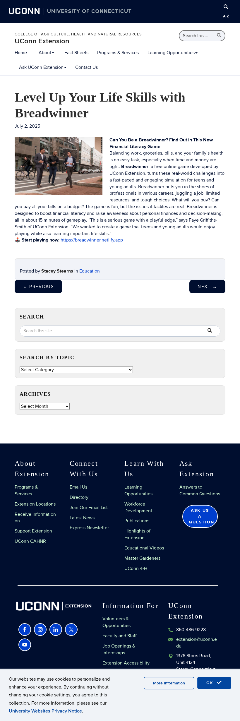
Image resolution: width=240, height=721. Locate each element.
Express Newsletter (89, 528)
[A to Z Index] (226, 16)
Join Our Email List (89, 508)
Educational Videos (144, 548)
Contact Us (86, 67)
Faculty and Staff (119, 636)
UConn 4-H (135, 568)
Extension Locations (35, 504)
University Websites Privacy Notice (45, 711)
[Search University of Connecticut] (226, 6)
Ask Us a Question (202, 516)
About (45, 53)
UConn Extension (42, 41)
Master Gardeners (142, 558)
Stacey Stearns (57, 271)
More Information (169, 683)
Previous (38, 286)
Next (207, 286)
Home (21, 53)
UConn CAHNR (30, 541)
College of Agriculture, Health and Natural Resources (78, 34)
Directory (79, 497)
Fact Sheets (76, 53)
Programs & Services (118, 53)
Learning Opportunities (171, 53)
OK (210, 682)
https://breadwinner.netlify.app (92, 240)
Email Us (78, 487)
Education (89, 271)
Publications (136, 521)
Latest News (82, 518)
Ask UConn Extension (41, 67)
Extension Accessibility (126, 663)
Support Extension (33, 531)
